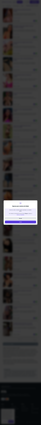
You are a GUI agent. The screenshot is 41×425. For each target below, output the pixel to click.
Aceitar (20, 221)
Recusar (20, 218)
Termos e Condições (20, 214)
